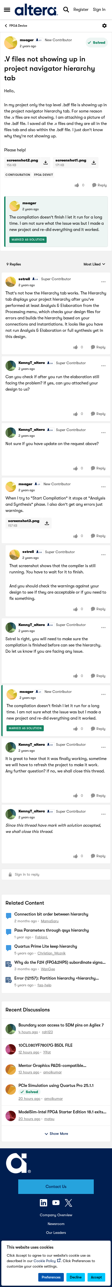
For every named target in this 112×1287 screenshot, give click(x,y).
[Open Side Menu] (7, 9)
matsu (49, 1119)
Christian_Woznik (52, 953)
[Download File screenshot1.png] (93, 162)
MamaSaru (50, 921)
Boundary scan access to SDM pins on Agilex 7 (61, 1025)
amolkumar (52, 1072)
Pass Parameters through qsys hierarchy (51, 930)
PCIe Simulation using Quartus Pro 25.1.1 (56, 1085)
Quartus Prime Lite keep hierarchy (45, 946)
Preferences (51, 1277)
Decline (76, 1277)
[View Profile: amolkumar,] (10, 1069)
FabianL (41, 937)
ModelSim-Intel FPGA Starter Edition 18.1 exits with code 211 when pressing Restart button (60, 1112)
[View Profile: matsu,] (10, 1116)
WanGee (48, 969)
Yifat (47, 1052)
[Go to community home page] (36, 9)
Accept (96, 1277)
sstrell (24, 279)
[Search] (66, 9)
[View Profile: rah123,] (10, 1029)
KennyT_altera (31, 363)
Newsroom (56, 1224)
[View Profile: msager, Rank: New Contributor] (10, 42)
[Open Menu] (104, 25)
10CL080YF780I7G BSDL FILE (45, 1045)
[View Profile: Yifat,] (10, 1049)
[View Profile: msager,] (14, 206)
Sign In (99, 9)
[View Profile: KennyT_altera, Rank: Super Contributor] (10, 366)
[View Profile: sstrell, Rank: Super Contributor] (10, 282)
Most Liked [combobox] (94, 264)
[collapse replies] (56, 274)
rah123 (47, 1032)
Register (81, 9)
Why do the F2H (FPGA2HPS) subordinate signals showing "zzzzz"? (59, 962)
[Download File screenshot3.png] (47, 523)
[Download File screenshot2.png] (45, 162)
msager (27, 40)
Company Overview (56, 1215)
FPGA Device (18, 25)
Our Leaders (56, 1232)
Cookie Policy (45, 1261)
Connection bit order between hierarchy (51, 914)
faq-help (44, 985)
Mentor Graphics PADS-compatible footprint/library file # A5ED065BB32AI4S (57, 1065)
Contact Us (56, 1186)
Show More (59, 1133)
